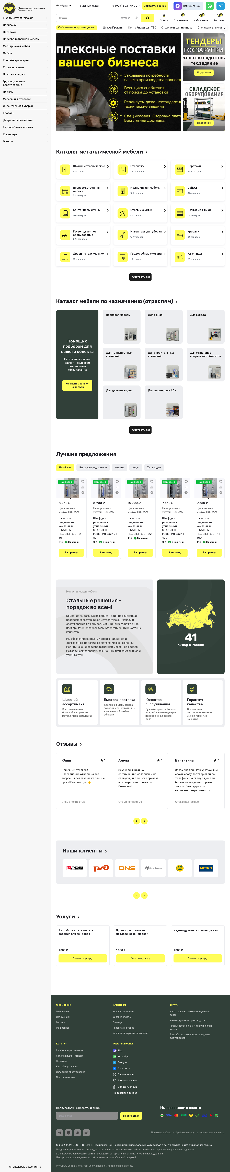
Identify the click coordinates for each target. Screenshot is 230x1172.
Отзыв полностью (73, 801)
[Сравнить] (82, 487)
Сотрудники (63, 1017)
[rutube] (86, 1132)
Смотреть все (141, 276)
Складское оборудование (70, 1072)
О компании (63, 1004)
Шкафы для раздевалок (69, 1050)
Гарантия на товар (123, 1027)
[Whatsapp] (210, 6)
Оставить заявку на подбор (77, 385)
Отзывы (60, 1022)
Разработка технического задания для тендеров (77, 932)
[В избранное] (82, 481)
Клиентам (119, 1004)
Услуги (174, 1004)
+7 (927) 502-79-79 (124, 5)
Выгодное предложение (93, 467)
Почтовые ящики (65, 1077)
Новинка (119, 467)
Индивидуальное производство (196, 930)
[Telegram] (220, 6)
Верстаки (61, 1061)
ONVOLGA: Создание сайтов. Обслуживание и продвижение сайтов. (94, 1165)
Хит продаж (154, 467)
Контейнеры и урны (67, 1066)
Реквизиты (62, 1027)
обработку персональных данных (175, 1149)
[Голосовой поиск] (137, 18)
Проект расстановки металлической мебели (132, 932)
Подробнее (204, 72)
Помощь (117, 1022)
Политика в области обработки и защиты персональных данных (188, 1132)
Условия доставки (123, 1011)
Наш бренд (65, 467)
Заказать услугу (83, 958)
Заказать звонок (155, 5)
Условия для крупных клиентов (130, 1033)
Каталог (61, 1043)
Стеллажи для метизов (69, 1055)
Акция (135, 467)
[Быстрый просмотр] (82, 492)
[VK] (77, 1132)
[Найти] (147, 18)
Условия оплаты (122, 1017)
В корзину (71, 552)
